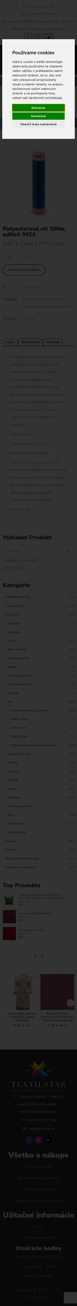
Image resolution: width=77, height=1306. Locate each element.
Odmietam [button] (38, 116)
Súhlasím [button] (38, 107)
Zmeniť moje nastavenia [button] (38, 124)
